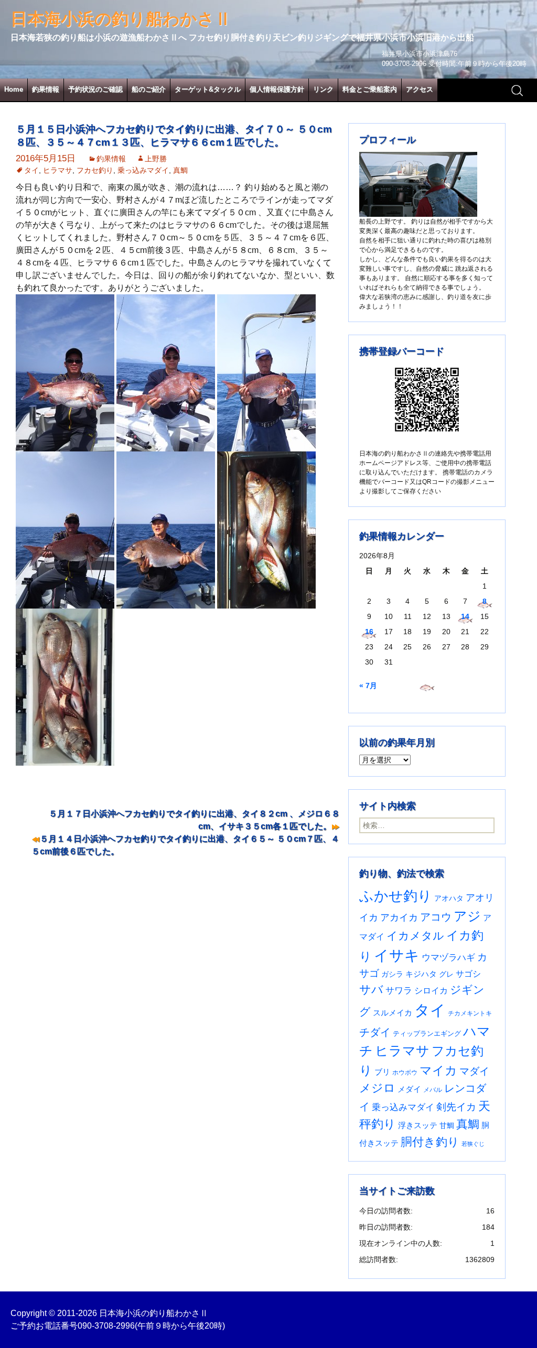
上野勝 (156, 158)
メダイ (409, 1089)
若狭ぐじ (473, 1144)
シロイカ (431, 990)
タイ (31, 170)
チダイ (375, 1032)
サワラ (398, 990)
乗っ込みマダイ (143, 170)
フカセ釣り (95, 170)
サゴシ (468, 973)
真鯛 (180, 170)
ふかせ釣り (395, 896)
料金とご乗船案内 (369, 89)
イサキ (397, 955)
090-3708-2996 (106, 1325)
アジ (467, 916)
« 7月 (368, 685)
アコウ (436, 917)
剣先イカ (456, 1106)
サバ (371, 989)
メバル (432, 1089)
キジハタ (421, 973)
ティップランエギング (427, 1033)
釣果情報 (45, 89)
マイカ (438, 1070)
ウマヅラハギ (448, 957)
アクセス (419, 89)
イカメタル (415, 936)
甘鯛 (446, 1125)
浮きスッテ (417, 1125)
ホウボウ (404, 1072)
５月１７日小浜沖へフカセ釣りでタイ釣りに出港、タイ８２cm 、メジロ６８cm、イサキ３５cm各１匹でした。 (194, 820)
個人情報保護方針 (277, 89)
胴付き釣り (430, 1141)
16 (369, 631)
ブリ (382, 1072)
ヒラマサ (57, 170)
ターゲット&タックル (208, 89)
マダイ (474, 1071)
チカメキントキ (470, 1013)
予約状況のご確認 (95, 89)
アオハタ (449, 898)
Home (13, 89)
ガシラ (392, 974)
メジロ (377, 1088)
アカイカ (399, 917)
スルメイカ (392, 1012)
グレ (446, 974)
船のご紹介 (149, 89)
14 (465, 616)
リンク (323, 89)
